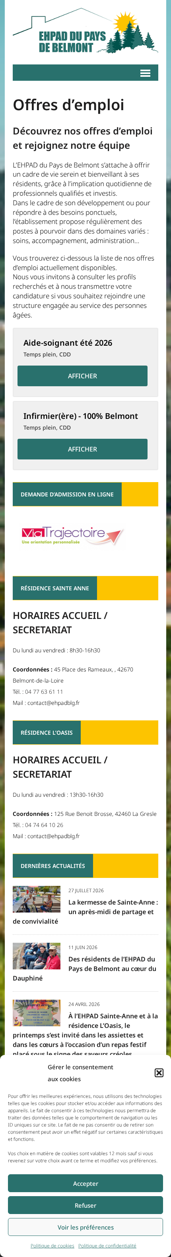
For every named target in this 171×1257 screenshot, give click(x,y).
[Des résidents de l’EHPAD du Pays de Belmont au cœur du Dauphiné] (36, 963)
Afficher (82, 376)
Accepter (85, 1183)
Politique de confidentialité (107, 1245)
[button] (159, 1073)
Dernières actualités (53, 866)
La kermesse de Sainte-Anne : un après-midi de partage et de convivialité (85, 912)
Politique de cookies (52, 1245)
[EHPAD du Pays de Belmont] (85, 32)
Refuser (85, 1205)
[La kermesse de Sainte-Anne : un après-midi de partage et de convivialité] (36, 907)
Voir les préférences (86, 1227)
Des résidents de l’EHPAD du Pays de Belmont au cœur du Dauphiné (84, 969)
